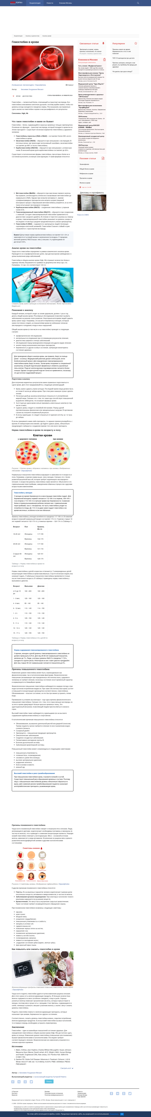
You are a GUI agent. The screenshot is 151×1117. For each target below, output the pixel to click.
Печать (49, 1081)
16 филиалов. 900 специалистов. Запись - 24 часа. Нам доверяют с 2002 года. (91, 119)
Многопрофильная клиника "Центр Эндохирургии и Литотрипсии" (91, 74)
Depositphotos (26, 470)
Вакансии (14, 1095)
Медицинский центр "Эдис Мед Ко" (91, 84)
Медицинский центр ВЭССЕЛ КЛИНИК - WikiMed (88, 126)
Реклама (47, 1091)
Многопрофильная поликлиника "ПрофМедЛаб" (90, 106)
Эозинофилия (84, 164)
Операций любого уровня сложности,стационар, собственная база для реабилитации (91, 149)
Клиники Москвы (65, 3)
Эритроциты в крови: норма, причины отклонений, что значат (90, 50)
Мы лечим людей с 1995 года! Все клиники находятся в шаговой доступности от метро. (91, 69)
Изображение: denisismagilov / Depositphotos (29, 85)
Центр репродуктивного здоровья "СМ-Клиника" (90, 95)
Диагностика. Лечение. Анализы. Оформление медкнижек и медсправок (92, 110)
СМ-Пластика (83, 145)
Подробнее (114, 1114)
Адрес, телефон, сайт (84, 122)
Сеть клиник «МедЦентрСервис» (90, 66)
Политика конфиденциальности (54, 1095)
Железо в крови (85, 183)
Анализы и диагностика (94, 53)
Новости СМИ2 (83, 220)
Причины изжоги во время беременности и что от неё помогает (121, 51)
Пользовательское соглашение (54, 1093)
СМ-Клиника (82, 116)
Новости (50, 3)
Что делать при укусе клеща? (122, 71)
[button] (80, 205)
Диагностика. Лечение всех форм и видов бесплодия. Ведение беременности (90, 99)
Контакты (14, 1093)
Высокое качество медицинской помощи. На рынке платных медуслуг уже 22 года (91, 78)
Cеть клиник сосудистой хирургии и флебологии (88, 139)
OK (122, 1114)
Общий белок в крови (87, 169)
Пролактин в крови (86, 178)
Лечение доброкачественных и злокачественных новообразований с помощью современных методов (89, 87)
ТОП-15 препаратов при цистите (123, 58)
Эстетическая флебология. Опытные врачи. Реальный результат (91, 130)
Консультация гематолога (87, 62)
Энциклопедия (34, 3)
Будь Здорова (82, 1096)
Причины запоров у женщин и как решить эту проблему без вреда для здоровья (124, 65)
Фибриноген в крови (86, 173)
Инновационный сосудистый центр (91, 136)
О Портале (15, 1091)
